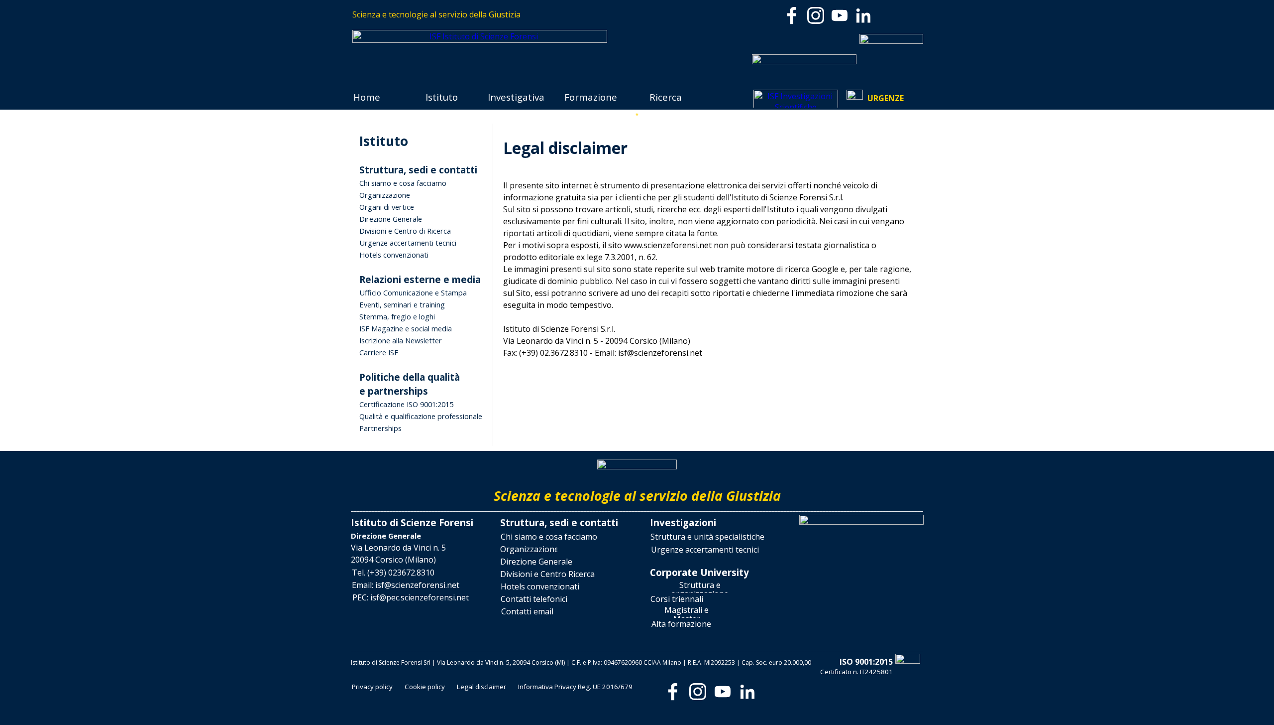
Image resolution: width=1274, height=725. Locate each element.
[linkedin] (863, 15)
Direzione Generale (390, 219)
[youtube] (839, 15)
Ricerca (665, 97)
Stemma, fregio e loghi (397, 316)
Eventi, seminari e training (402, 304)
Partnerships (380, 428)
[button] (393, 573)
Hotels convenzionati (393, 255)
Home (366, 97)
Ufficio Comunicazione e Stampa (413, 292)
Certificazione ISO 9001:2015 (406, 404)
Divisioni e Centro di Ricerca (405, 231)
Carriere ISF (378, 352)
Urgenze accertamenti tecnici (407, 243)
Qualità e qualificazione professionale (420, 416)
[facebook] (792, 15)
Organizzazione (384, 195)
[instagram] (816, 15)
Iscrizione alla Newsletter (400, 340)
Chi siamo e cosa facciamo (402, 183)
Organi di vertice (386, 207)
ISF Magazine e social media (405, 328)
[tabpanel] (493, 14)
